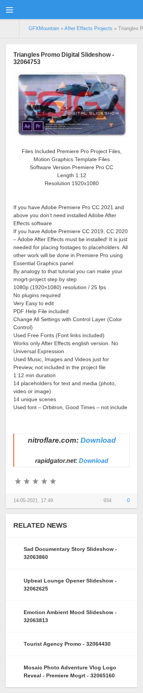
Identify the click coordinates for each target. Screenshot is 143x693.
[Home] (9, 28)
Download (98, 440)
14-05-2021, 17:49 (33, 500)
